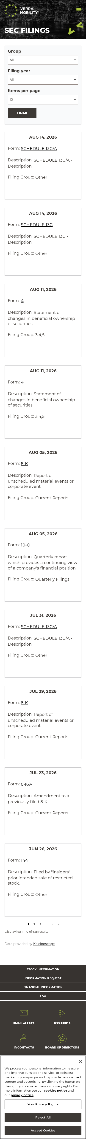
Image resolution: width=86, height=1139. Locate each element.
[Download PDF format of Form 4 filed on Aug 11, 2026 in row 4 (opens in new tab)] (11, 349)
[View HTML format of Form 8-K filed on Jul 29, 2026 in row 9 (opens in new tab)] (51, 751)
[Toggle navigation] (78, 9)
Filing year (19, 70)
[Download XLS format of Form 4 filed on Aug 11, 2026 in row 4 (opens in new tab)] (31, 349)
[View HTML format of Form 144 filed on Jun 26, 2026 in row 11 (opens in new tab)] (41, 908)
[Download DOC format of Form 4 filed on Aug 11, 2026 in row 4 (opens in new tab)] (21, 349)
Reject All (43, 1117)
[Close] (80, 1062)
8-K (24, 463)
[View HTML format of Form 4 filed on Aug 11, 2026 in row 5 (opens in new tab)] (41, 430)
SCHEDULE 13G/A (39, 148)
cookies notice (55, 1090)
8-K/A (26, 784)
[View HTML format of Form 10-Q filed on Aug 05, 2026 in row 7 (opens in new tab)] (51, 593)
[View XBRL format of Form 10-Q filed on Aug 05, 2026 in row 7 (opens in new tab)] (41, 593)
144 (24, 860)
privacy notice (22, 1095)
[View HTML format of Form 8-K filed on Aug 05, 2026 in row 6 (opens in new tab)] (51, 512)
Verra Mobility (22, 10)
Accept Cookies (43, 1130)
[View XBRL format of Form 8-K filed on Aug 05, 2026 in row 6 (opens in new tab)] (41, 512)
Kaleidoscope (44, 944)
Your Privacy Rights (43, 1104)
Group (14, 51)
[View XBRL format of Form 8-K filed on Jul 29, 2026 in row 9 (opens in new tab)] (41, 751)
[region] (43, 1097)
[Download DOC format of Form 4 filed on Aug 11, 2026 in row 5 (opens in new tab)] (21, 430)
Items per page (24, 90)
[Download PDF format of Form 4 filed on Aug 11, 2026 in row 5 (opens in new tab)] (11, 430)
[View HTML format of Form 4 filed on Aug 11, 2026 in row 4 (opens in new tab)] (41, 349)
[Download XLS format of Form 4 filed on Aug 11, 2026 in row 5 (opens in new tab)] (31, 430)
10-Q (25, 545)
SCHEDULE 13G (37, 224)
